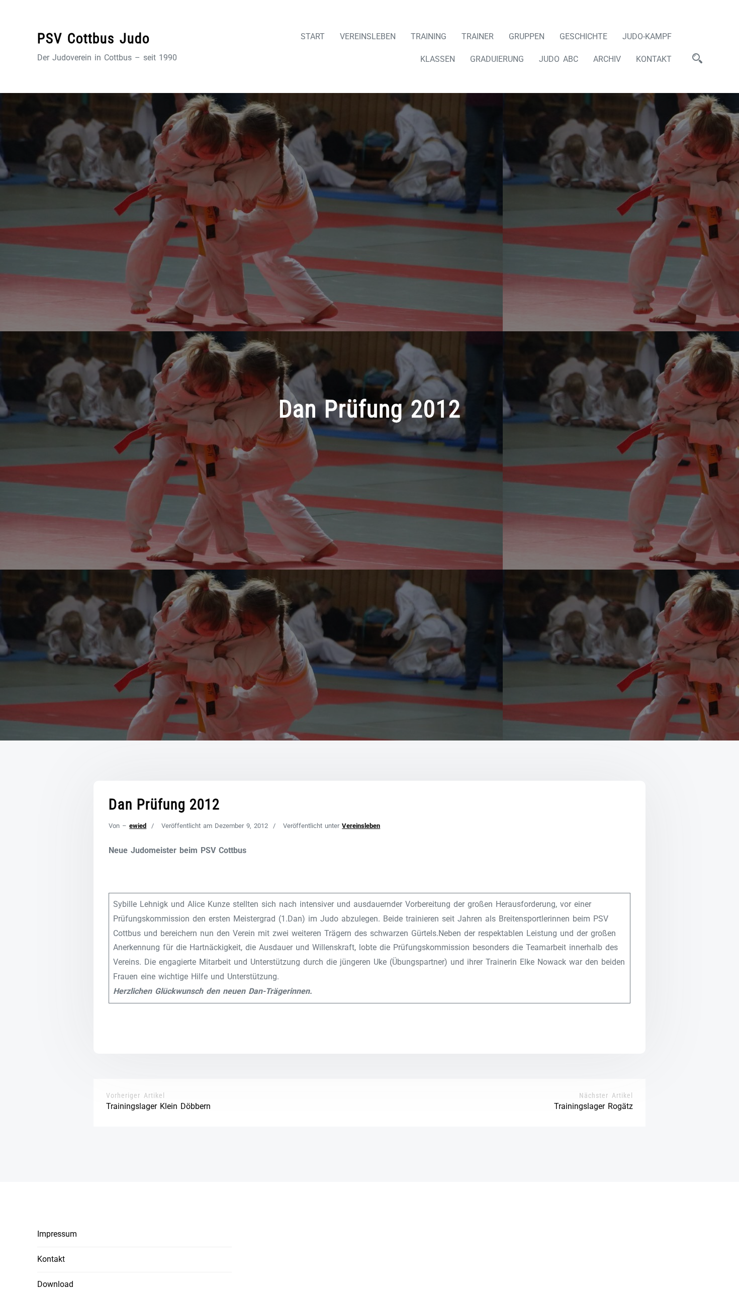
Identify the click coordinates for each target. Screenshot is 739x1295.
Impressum (57, 1234)
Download (55, 1284)
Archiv (607, 59)
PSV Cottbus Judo (93, 38)
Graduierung (497, 59)
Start (313, 36)
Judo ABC (558, 59)
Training (428, 36)
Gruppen (526, 36)
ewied (137, 825)
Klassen (437, 59)
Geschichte (583, 36)
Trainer (477, 36)
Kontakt (654, 59)
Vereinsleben (368, 36)
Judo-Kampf (647, 36)
